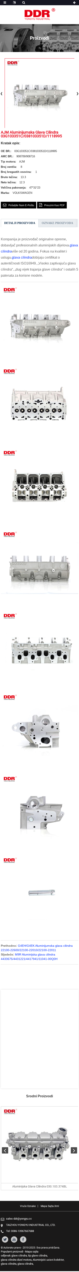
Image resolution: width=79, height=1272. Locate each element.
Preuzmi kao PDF (54, 205)
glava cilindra (22, 257)
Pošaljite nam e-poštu (21, 205)
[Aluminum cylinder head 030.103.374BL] (39, 1145)
